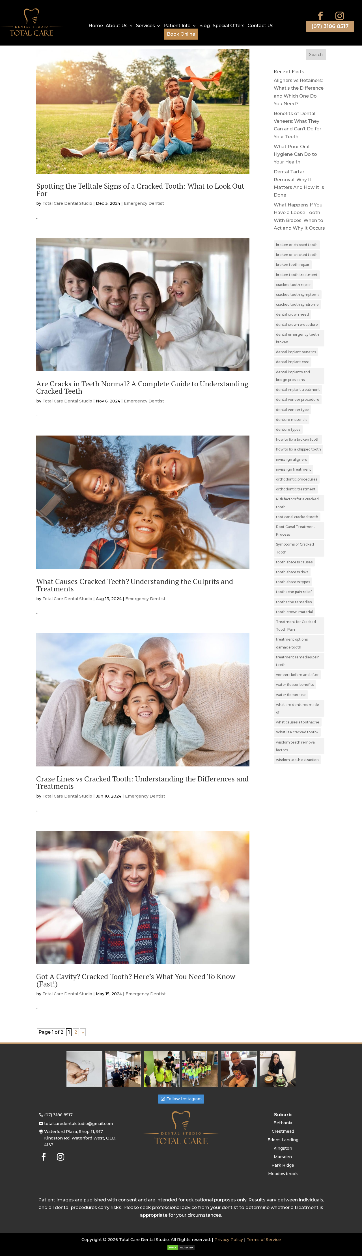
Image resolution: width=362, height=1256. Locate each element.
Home (96, 26)
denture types (288, 429)
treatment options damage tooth (292, 643)
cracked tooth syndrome (297, 304)
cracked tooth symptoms (297, 294)
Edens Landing (283, 1140)
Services (145, 26)
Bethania (282, 1123)
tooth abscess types (293, 582)
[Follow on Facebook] (320, 15)
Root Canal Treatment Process (295, 531)
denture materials (291, 419)
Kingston (282, 1148)
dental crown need (292, 314)
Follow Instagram (184, 1098)
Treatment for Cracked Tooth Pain (296, 626)
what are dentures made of (297, 708)
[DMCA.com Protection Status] (181, 1248)
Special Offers (229, 26)
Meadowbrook (283, 1174)
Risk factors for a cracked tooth (297, 503)
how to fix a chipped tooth (298, 449)
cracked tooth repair (293, 285)
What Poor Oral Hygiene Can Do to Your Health (295, 154)
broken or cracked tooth (297, 255)
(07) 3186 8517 (330, 26)
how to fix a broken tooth (298, 439)
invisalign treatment (293, 469)
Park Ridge (283, 1165)
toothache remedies (294, 602)
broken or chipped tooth (297, 245)
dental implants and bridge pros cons (293, 376)
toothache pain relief (294, 592)
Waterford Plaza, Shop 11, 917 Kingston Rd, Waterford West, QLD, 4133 (80, 1138)
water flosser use (291, 695)
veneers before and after (297, 675)
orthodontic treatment (296, 489)
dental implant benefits (296, 352)
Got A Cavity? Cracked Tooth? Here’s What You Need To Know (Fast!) (135, 979)
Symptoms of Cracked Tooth (295, 548)
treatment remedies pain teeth (298, 661)
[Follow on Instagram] (339, 15)
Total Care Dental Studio (67, 203)
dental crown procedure (297, 324)
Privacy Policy (228, 1239)
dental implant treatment (298, 389)
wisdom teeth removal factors (296, 746)
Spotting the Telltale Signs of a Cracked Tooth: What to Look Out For (140, 189)
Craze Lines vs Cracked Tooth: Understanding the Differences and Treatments (142, 782)
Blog (204, 26)
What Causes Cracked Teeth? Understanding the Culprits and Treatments (134, 584)
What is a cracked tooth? (297, 732)
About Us (117, 26)
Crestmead (283, 1131)
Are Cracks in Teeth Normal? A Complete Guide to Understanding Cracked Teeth (142, 387)
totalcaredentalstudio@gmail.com (78, 1123)
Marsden (283, 1157)
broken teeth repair (292, 264)
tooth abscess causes (294, 562)
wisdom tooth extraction (297, 760)
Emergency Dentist (144, 203)
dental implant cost (292, 362)
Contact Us (260, 26)
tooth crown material (294, 612)
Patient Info (177, 26)
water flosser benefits (295, 684)
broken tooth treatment (297, 275)
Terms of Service (264, 1239)
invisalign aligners (291, 459)
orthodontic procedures (296, 479)
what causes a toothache (297, 722)
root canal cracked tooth (297, 517)
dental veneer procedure (297, 399)
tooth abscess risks (292, 572)
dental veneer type (292, 410)
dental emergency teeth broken (297, 338)
